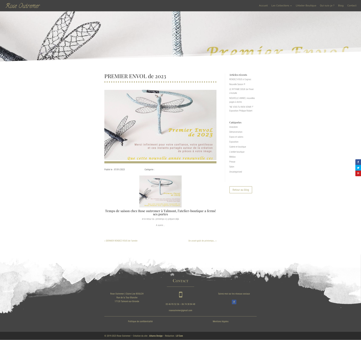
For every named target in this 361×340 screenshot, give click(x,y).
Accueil (263, 6)
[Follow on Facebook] (234, 302)
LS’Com (179, 335)
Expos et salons (236, 137)
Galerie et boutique (237, 146)
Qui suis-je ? (327, 6)
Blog (341, 6)
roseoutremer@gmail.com (180, 310)
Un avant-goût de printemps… (201, 240)
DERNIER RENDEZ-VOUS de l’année (121, 240)
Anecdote (233, 127)
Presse (232, 161)
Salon (231, 166)
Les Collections (280, 6)
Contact (351, 6)
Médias (232, 156)
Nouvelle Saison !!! (237, 84)
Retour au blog (241, 189)
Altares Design (156, 335)
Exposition (233, 141)
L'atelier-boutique (236, 151)
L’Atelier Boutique (306, 6)
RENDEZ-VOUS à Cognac (240, 79)
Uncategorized (235, 171)
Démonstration (235, 132)
